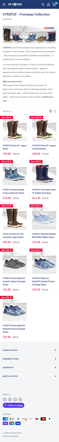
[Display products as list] (55, 111)
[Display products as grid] (50, 111)
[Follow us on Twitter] (10, 399)
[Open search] (43, 4)
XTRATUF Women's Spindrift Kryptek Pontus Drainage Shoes (43, 281)
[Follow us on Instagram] (15, 399)
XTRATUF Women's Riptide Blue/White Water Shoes (44, 235)
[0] (54, 4)
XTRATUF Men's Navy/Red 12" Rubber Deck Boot (43, 191)
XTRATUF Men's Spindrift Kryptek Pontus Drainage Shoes (14, 328)
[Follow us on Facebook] (5, 399)
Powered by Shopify (10, 436)
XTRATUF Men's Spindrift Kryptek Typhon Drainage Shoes (14, 281)
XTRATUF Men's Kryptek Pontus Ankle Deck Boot (13, 191)
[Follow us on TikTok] (20, 399)
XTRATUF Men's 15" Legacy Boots (14, 147)
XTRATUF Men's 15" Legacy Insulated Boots (44, 147)
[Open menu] (4, 4)
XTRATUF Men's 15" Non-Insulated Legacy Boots (13, 235)
